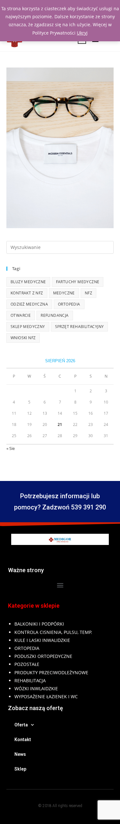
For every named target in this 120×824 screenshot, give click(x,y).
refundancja (54, 315)
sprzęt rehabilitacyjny (79, 326)
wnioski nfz (23, 337)
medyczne (64, 293)
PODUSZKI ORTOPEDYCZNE (43, 656)
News (20, 754)
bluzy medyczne (28, 281)
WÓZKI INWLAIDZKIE (36, 688)
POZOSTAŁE (26, 664)
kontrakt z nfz (27, 293)
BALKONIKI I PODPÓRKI (39, 624)
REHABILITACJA (30, 680)
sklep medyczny (28, 326)
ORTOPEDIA (26, 648)
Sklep (20, 769)
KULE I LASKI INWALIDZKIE (42, 640)
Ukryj (82, 33)
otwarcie (21, 315)
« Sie (10, 448)
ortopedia (69, 304)
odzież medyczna (29, 304)
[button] (60, 585)
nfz (88, 293)
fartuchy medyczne (78, 281)
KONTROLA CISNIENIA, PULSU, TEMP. (53, 632)
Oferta (21, 724)
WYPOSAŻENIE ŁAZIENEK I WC (46, 696)
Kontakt (22, 739)
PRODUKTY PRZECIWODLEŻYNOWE (51, 672)
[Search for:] (60, 247)
